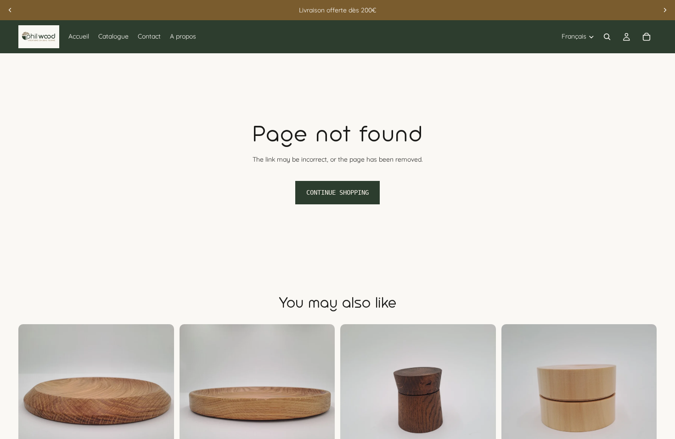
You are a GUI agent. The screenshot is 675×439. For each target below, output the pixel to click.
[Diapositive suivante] (665, 10)
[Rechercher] (607, 37)
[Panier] (646, 37)
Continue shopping (337, 192)
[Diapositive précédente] (10, 10)
